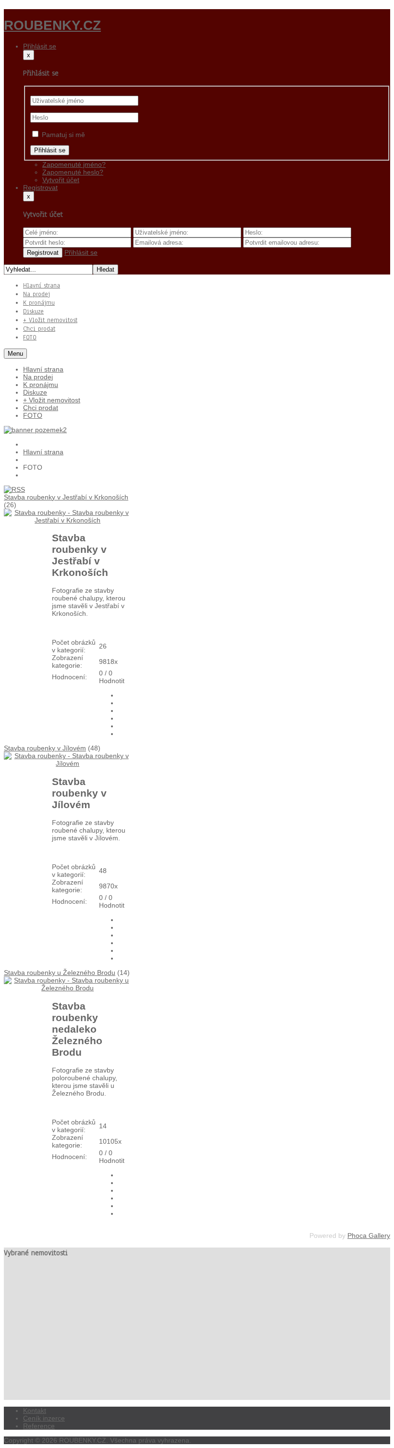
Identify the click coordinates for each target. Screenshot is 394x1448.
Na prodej (38, 377)
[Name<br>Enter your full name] (78, 232)
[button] (39, 46)
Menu (15, 353)
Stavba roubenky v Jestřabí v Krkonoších (66, 497)
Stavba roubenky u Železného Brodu (59, 972)
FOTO (32, 415)
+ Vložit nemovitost (51, 400)
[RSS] (14, 489)
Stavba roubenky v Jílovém (45, 748)
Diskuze (35, 392)
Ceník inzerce (44, 1418)
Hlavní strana (43, 369)
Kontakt (34, 1410)
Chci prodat (40, 408)
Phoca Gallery (368, 1235)
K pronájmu (40, 384)
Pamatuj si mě (63, 134)
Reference (39, 1426)
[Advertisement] (197, 1332)
